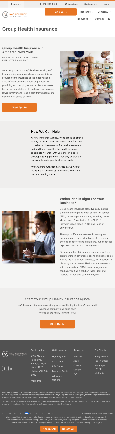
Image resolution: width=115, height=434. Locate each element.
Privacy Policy (84, 422)
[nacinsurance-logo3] (14, 352)
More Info (36, 380)
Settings (97, 422)
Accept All (49, 428)
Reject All (68, 428)
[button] (109, 19)
